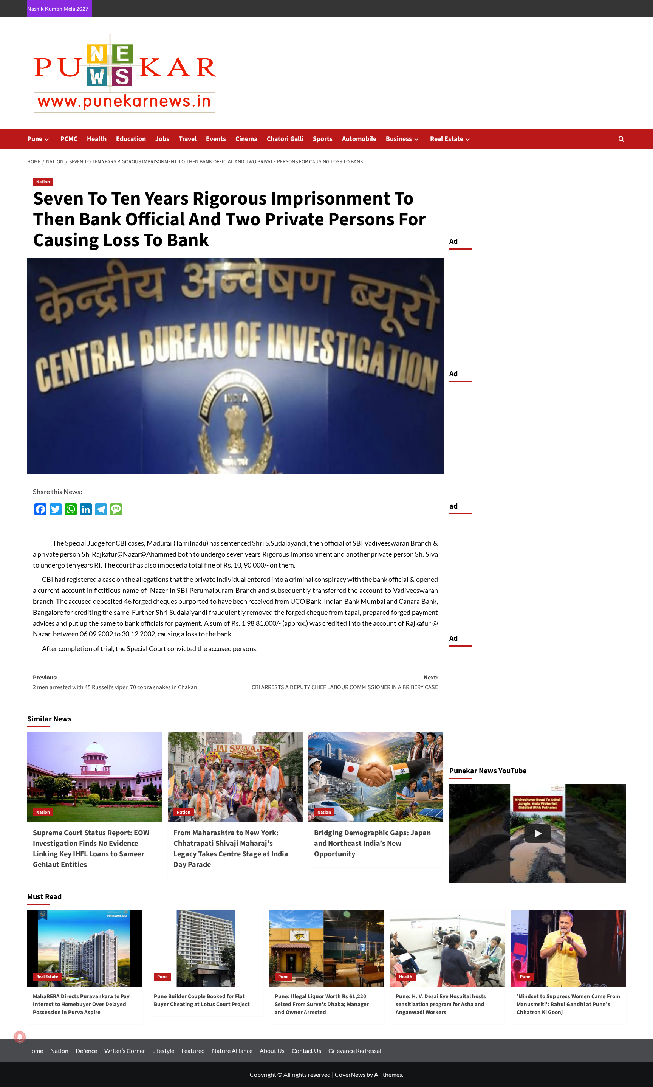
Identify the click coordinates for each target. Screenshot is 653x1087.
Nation (43, 182)
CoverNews (350, 1074)
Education (131, 139)
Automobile (359, 139)
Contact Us (306, 1050)
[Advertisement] (537, 307)
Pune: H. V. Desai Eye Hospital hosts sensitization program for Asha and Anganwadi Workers (441, 1004)
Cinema (246, 139)
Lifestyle (163, 1050)
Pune (34, 139)
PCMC (68, 139)
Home (35, 1050)
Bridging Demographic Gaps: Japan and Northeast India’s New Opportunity (372, 843)
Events (216, 139)
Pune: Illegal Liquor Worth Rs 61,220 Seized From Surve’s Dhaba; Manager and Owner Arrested (322, 1004)
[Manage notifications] (20, 1037)
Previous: (115, 682)
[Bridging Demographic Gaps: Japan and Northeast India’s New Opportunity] (375, 777)
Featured (193, 1050)
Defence (86, 1050)
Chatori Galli (285, 139)
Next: (345, 682)
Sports (323, 139)
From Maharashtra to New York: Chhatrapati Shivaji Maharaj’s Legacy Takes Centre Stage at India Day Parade (230, 849)
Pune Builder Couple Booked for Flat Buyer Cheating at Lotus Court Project (202, 1000)
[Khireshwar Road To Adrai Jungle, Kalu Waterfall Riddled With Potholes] (537, 833)
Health (97, 139)
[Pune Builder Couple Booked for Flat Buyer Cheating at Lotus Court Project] (205, 948)
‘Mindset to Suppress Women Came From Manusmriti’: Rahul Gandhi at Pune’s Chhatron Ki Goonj (568, 1004)
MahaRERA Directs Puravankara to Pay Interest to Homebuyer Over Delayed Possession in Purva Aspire (81, 1004)
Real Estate (446, 139)
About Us (272, 1050)
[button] (621, 139)
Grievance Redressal (354, 1050)
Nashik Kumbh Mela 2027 (57, 8)
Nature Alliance (232, 1050)
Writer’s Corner (124, 1050)
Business (399, 139)
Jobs (162, 139)
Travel (188, 139)
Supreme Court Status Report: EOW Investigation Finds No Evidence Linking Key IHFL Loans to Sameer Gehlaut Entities (91, 849)
